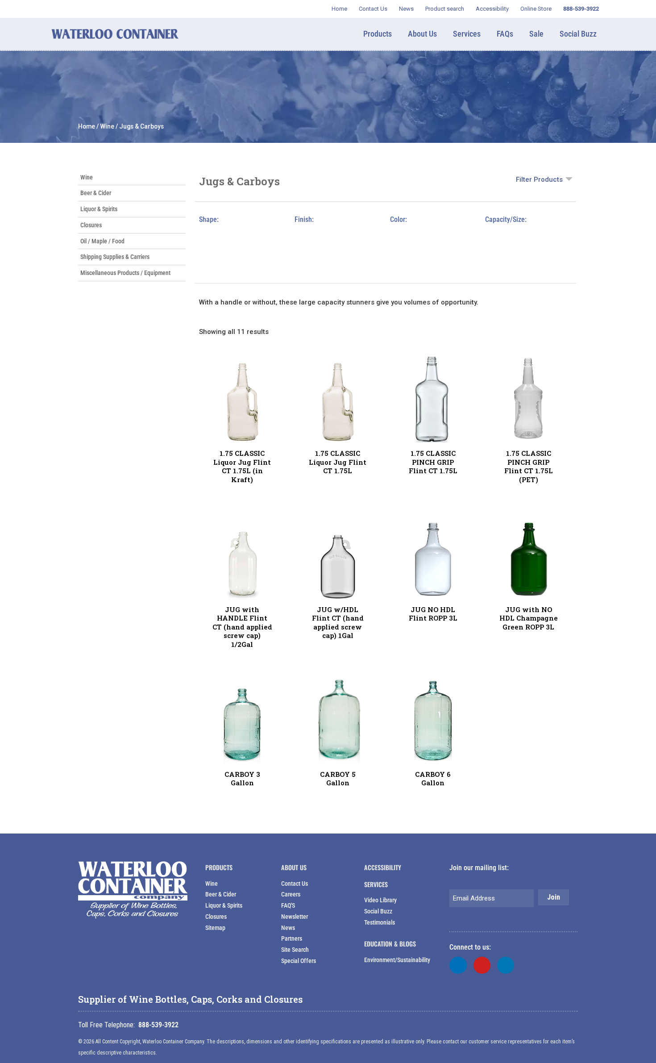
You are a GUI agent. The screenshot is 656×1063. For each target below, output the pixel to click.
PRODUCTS (219, 867)
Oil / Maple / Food (102, 241)
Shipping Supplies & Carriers (114, 256)
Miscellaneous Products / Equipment (125, 272)
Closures (91, 225)
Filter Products (539, 179)
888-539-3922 (158, 1025)
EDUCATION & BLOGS (390, 943)
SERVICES (376, 884)
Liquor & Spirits (98, 209)
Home (86, 126)
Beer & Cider (95, 192)
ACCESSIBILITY (382, 867)
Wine (107, 126)
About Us (294, 867)
